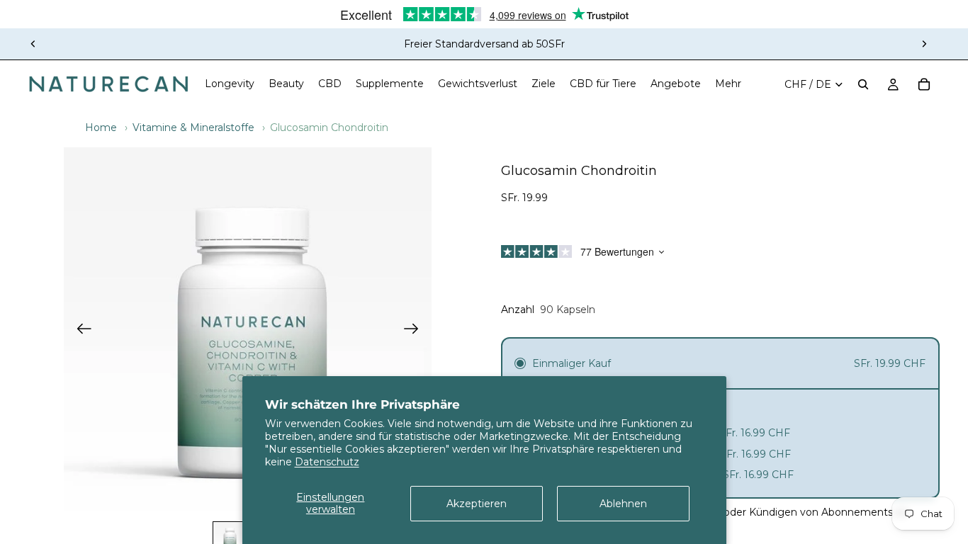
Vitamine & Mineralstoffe (193, 127)
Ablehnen (623, 503)
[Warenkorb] (924, 84)
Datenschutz (327, 461)
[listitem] (728, 84)
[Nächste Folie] (924, 44)
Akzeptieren (476, 503)
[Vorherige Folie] (33, 44)
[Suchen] (863, 84)
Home (101, 127)
